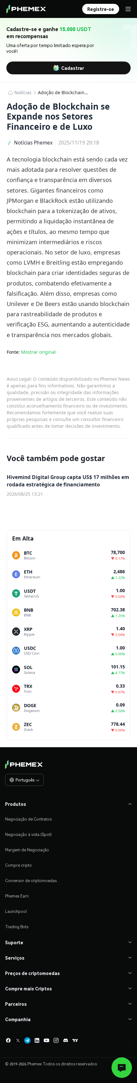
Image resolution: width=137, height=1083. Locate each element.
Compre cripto (18, 865)
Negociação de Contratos (28, 819)
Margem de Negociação (27, 849)
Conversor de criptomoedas (31, 880)
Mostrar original (38, 352)
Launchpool (16, 911)
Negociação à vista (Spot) (28, 834)
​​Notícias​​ (23, 92)
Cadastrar (72, 68)
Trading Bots (16, 926)
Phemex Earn (17, 896)
